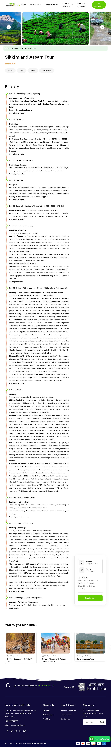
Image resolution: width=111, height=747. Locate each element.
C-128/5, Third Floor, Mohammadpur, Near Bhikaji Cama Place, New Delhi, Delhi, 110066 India (20, 714)
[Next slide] (102, 27)
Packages (14, 48)
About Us (46, 711)
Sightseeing (47, 70)
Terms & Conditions (68, 711)
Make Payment (48, 715)
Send (102, 722)
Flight (33, 70)
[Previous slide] (9, 27)
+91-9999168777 (99, 4)
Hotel (10, 70)
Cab (21, 70)
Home (23, 5)
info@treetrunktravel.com (14, 725)
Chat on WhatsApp (101, 739)
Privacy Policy (66, 715)
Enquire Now (90, 598)
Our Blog (46, 719)
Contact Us (65, 719)
